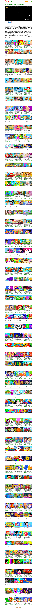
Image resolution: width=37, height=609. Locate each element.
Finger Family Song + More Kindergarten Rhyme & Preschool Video (18, 471)
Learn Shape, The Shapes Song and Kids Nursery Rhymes (27, 56)
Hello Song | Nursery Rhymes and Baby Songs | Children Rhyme (18, 490)
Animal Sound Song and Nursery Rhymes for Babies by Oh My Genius (27, 283)
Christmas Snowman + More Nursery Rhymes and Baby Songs (18, 396)
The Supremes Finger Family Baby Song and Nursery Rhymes (8, 122)
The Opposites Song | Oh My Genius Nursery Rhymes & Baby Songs (9, 245)
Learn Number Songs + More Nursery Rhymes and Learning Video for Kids (9, 452)
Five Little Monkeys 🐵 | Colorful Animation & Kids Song (18, 178)
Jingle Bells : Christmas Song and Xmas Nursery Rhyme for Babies (18, 56)
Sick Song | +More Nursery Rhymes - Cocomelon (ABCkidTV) (8, 65)
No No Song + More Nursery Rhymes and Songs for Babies (27, 339)
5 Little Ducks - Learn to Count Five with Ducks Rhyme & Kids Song (8, 46)
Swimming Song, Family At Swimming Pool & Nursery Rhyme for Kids (27, 556)
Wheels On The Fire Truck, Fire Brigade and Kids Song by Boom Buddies (9, 159)
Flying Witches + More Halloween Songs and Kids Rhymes (18, 339)
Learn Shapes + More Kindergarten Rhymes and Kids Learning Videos (27, 424)
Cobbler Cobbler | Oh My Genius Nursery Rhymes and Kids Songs (18, 245)
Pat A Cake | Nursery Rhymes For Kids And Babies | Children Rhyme (27, 122)
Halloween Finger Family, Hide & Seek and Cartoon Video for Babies (27, 509)
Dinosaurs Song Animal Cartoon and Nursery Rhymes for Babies (18, 377)
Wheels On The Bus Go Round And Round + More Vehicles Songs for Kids (27, 490)
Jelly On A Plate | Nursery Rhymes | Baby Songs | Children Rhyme (9, 225)
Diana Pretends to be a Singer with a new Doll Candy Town (27, 159)
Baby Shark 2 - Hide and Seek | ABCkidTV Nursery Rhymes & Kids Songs (27, 188)
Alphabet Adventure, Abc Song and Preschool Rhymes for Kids (9, 405)
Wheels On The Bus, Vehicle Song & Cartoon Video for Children (8, 519)
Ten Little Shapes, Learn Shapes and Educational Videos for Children (18, 131)
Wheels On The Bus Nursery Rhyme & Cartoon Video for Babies (27, 575)
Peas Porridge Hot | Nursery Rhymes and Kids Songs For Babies (27, 528)
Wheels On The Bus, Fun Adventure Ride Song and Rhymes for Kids (9, 74)
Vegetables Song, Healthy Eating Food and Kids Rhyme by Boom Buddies (18, 65)
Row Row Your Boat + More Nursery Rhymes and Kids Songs (9, 273)
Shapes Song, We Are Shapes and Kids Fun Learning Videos (27, 103)
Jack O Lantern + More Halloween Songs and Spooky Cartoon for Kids (18, 434)
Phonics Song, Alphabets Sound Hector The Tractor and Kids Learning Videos (27, 415)
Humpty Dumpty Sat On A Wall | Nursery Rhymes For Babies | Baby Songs (28, 302)
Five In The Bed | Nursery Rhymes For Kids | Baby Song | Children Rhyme (18, 405)
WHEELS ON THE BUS (8, 253)
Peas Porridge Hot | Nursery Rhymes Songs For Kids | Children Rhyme (18, 254)
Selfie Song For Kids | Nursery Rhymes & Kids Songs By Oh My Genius (27, 236)
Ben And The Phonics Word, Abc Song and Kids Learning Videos (9, 509)
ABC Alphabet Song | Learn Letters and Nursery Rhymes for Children (27, 46)
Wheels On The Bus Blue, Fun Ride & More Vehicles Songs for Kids (9, 500)
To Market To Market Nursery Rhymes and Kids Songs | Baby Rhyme (9, 302)
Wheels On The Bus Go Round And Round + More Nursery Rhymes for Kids (9, 443)
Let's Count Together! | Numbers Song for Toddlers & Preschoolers (27, 140)
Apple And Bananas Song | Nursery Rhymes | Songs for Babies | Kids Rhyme (27, 452)
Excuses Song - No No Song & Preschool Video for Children (9, 311)
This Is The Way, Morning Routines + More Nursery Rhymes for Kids (27, 443)
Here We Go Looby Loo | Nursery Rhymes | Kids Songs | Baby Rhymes (9, 206)
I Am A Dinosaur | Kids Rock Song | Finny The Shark (27, 169)
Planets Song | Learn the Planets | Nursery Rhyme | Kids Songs (18, 150)
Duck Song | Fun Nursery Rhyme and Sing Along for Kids (9, 131)
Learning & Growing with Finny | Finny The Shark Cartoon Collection (27, 206)
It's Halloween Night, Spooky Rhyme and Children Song (27, 254)
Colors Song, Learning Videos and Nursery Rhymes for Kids (18, 349)
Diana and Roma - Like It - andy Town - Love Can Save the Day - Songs (27, 197)
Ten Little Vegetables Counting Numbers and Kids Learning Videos (18, 283)
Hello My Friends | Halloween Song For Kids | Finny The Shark (18, 112)
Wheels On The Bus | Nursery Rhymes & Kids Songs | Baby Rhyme (8, 528)
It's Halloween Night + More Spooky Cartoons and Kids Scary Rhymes (8, 424)
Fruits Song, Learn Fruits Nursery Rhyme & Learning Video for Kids (27, 84)
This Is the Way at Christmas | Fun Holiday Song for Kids (27, 396)
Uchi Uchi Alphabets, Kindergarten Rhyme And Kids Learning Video (27, 481)
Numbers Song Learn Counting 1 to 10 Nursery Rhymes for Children (9, 103)
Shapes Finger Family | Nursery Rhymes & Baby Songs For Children (9, 386)
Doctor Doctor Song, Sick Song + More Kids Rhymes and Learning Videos (9, 556)
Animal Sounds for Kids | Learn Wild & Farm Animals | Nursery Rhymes (18, 216)
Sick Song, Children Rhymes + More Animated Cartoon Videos (18, 556)
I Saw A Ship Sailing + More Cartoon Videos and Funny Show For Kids (27, 264)
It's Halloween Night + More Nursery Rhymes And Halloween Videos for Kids (28, 594)
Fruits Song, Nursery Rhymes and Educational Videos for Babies (9, 368)
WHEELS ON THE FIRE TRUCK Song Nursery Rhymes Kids (18, 197)
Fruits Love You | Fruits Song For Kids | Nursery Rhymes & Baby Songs (27, 377)
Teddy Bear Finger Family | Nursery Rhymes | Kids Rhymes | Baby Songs (9, 236)
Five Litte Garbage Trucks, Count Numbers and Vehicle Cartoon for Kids (9, 594)
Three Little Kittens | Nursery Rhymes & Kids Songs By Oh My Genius (27, 358)
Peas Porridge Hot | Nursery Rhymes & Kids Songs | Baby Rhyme (8, 537)
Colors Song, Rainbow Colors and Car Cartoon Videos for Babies (8, 178)
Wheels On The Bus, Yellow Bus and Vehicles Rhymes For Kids (9, 462)
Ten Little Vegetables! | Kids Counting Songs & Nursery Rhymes (8, 490)
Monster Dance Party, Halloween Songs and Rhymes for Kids (27, 500)
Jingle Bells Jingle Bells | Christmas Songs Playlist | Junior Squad (18, 462)
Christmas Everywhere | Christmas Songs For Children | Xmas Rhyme (27, 584)
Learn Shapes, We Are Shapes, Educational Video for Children (18, 415)
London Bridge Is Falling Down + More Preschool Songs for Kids (18, 443)
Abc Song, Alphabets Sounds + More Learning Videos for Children (18, 528)
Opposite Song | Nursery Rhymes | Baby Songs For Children (27, 434)
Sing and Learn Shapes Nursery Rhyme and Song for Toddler (9, 112)
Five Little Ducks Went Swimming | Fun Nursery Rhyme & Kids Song (18, 169)
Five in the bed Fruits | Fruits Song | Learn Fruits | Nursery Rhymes (18, 46)
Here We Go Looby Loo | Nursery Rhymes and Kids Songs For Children (18, 575)
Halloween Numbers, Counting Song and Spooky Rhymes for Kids (18, 368)
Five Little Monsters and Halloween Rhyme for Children (27, 537)
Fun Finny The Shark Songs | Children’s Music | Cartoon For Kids (28, 74)
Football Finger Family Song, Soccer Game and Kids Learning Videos (9, 84)
